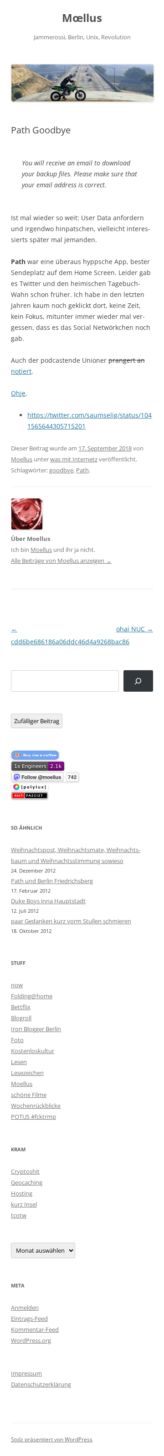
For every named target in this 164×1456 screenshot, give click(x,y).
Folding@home (31, 996)
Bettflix (21, 1007)
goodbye (61, 470)
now (17, 985)
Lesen (19, 1062)
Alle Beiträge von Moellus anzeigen (61, 560)
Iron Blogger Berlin (36, 1029)
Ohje (18, 393)
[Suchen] (138, 681)
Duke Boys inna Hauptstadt (48, 901)
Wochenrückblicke (36, 1105)
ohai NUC (134, 629)
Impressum (26, 1373)
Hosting (21, 1193)
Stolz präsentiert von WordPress (51, 1439)
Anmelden (25, 1307)
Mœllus (82, 18)
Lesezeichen (27, 1073)
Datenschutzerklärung (41, 1384)
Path (82, 470)
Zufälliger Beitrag (36, 721)
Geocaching (26, 1182)
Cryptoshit (25, 1171)
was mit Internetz (73, 459)
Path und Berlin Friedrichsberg (52, 881)
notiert (21, 371)
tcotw (18, 1215)
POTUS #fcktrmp (33, 1116)
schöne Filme (28, 1095)
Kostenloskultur (32, 1051)
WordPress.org (31, 1340)
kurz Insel (24, 1204)
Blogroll (21, 1018)
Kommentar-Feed (35, 1329)
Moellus (21, 459)
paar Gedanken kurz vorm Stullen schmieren (71, 921)
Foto (17, 1040)
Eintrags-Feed (29, 1318)
